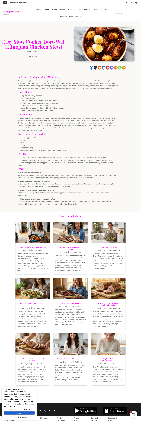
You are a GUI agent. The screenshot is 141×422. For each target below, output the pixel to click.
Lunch (46, 9)
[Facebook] (91, 68)
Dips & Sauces (75, 17)
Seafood (63, 17)
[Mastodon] (112, 68)
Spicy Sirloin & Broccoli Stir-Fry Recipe (32, 304)
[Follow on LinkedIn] (49, 410)
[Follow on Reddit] (54, 410)
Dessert (62, 9)
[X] (95, 68)
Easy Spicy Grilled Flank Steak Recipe (70, 248)
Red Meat (72, 9)
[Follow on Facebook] (126, 2)
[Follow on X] (131, 2)
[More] (124, 68)
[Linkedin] (103, 68)
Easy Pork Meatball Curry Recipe (70, 359)
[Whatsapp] (120, 68)
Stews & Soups (84, 9)
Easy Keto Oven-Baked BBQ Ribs (70, 303)
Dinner (54, 9)
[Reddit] (99, 68)
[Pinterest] (108, 68)
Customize (11, 409)
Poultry (96, 9)
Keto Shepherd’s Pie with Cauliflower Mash (108, 360)
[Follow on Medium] (40, 410)
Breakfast (38, 9)
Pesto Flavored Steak (108, 247)
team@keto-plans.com (18, 2)
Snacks (104, 9)
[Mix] (116, 68)
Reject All (27, 409)
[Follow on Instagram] (136, 2)
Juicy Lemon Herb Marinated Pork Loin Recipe (33, 360)
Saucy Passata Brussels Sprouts (33, 247)
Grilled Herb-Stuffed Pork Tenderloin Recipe (108, 304)
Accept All (19, 413)
